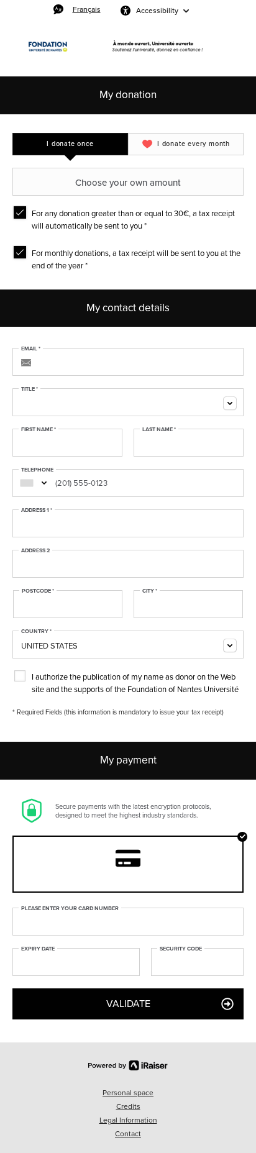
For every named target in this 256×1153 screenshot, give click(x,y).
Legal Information (128, 1120)
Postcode (38, 591)
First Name (38, 430)
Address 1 (36, 510)
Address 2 (35, 551)
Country (36, 632)
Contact (128, 1133)
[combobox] (128, 402)
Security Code (181, 949)
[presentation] (70, 144)
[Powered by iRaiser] (128, 1065)
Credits (128, 1106)
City (149, 591)
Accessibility (157, 10)
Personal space (128, 1092)
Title (29, 389)
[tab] (70, 144)
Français (87, 9)
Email (30, 349)
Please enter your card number (70, 909)
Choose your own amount (128, 182)
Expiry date (38, 949)
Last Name (159, 430)
